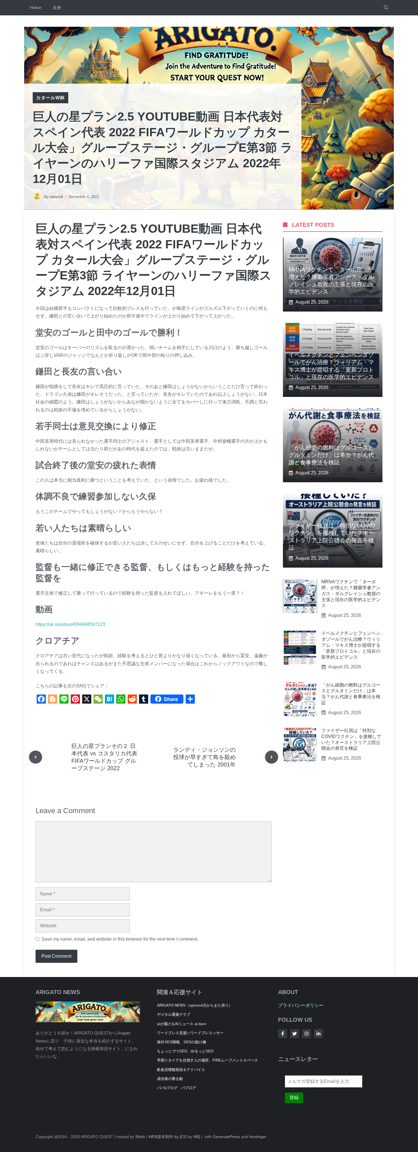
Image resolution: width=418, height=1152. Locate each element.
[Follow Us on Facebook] (282, 1033)
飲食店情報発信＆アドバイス (181, 1069)
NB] (196, 1136)
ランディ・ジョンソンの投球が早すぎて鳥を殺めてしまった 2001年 (204, 757)
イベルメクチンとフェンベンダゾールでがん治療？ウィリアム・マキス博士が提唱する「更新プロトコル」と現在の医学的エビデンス (350, 645)
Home (35, 7)
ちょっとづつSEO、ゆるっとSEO (185, 1051)
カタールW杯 (50, 97)
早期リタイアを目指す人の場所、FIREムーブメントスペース (207, 1060)
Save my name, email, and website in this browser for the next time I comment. (120, 939)
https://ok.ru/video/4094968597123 (70, 624)
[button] (386, 7)
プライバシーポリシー (301, 1005)
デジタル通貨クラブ (173, 1014)
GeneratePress (226, 1136)
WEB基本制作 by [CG (167, 1136)
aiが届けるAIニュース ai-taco (181, 1024)
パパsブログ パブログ (176, 1088)
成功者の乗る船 (170, 1079)
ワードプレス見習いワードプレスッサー (190, 1033)
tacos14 (56, 197)
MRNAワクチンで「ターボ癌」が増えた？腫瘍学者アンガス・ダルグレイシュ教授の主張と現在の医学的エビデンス (350, 593)
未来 (57, 7)
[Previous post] (35, 757)
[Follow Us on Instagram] (306, 1033)
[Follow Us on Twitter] (294, 1033)
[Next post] (271, 757)
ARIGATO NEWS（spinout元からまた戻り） (194, 1005)
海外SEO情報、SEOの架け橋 (181, 1042)
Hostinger (257, 1136)
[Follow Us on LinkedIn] (318, 1033)
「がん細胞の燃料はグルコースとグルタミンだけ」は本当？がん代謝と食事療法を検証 (331, 454)
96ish (140, 1136)
